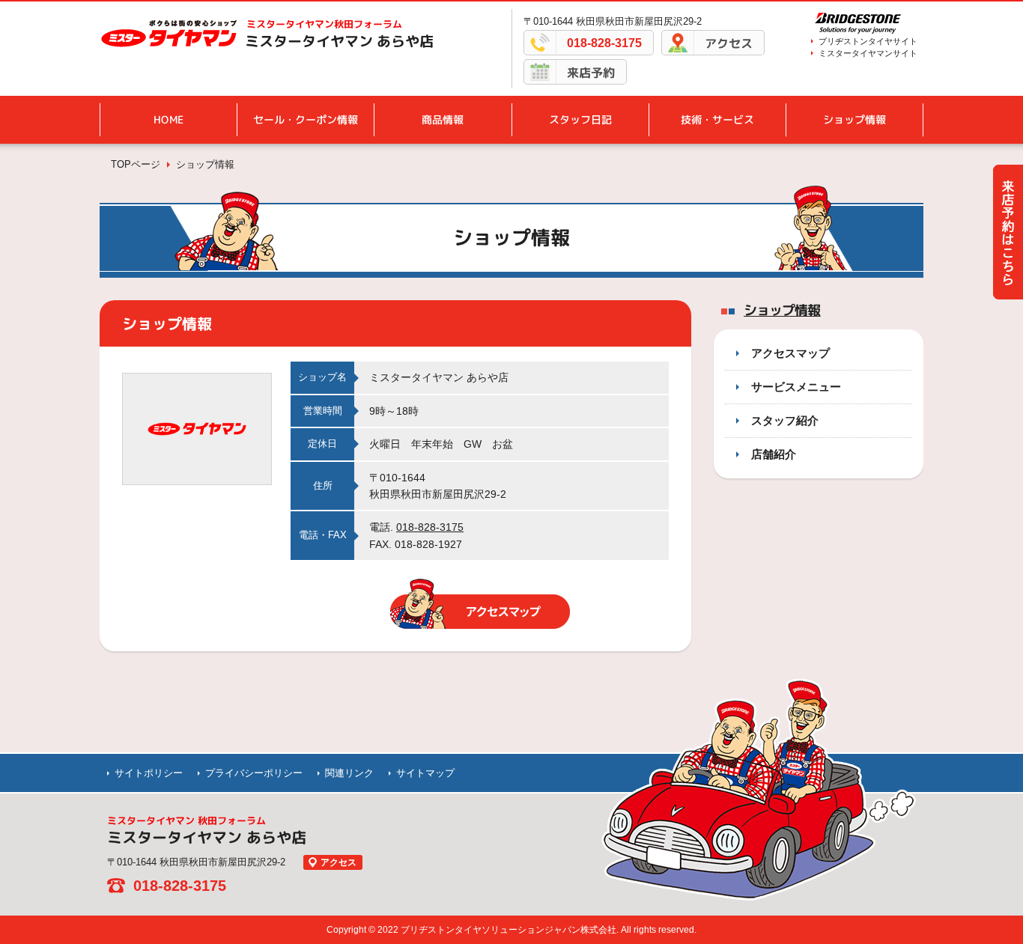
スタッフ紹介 (785, 420)
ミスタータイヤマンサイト (868, 53)
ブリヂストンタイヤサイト (868, 41)
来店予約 (591, 72)
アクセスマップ (790, 353)
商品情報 (443, 119)
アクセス (729, 43)
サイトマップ (425, 773)
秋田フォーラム (324, 24)
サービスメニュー (796, 386)
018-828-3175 (604, 43)
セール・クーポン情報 (305, 119)
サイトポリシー (149, 773)
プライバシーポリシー (254, 773)
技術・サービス (717, 119)
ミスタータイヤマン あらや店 (339, 41)
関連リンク (349, 773)
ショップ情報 (854, 119)
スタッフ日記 (580, 119)
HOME (168, 119)
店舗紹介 (773, 454)
